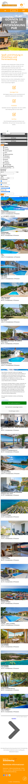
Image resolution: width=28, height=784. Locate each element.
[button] (22, 11)
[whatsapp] (9, 775)
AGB (24, 770)
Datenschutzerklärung (14, 768)
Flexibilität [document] (14, 105)
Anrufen (14, 10)
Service (10, 770)
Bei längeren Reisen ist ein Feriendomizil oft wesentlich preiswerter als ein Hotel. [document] (14, 95)
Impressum (5, 768)
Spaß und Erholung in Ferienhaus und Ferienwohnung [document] (12, 57)
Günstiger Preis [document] (14, 92)
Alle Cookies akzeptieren (14, 403)
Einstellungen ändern (14, 411)
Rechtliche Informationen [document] (13, 764)
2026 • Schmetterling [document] (14, 781)
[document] (14, 24)
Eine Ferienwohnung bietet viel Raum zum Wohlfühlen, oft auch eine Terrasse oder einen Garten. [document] (14, 123)
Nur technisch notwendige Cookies (14, 407)
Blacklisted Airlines (17, 770)
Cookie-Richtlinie (5, 400)
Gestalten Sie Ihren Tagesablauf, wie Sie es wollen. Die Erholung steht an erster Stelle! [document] (14, 108)
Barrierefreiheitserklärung (10, 771)
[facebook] (4, 775)
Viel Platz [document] (14, 119)
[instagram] (7, 775)
